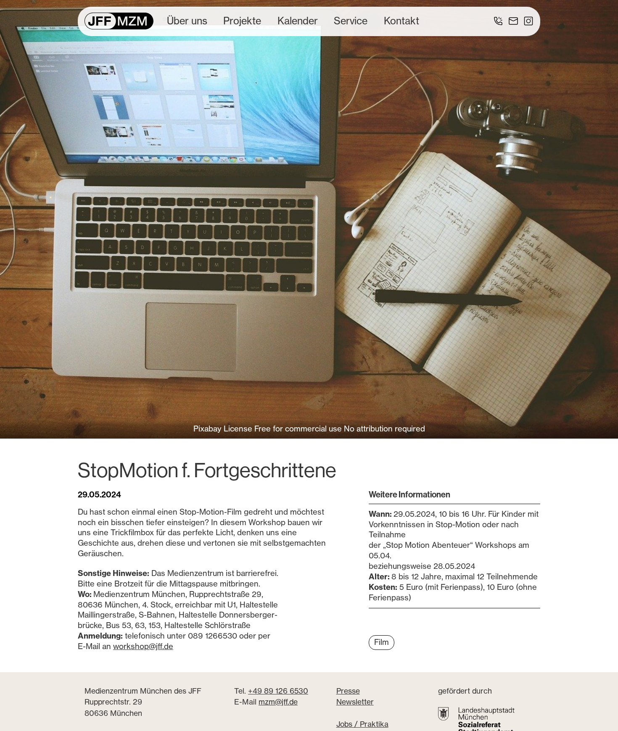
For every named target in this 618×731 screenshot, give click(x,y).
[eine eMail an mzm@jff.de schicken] (513, 21)
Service (350, 21)
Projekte (242, 21)
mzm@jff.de (278, 702)
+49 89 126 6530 (278, 690)
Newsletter (355, 702)
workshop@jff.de (143, 646)
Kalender (297, 21)
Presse (348, 690)
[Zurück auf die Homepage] (119, 21)
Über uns (187, 21)
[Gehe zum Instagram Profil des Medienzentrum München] (528, 21)
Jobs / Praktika (362, 724)
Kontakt (401, 21)
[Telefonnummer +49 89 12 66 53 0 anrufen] (498, 21)
